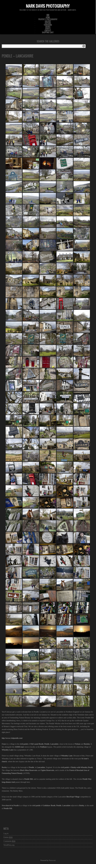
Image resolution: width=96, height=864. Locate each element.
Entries (8, 837)
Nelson (77, 744)
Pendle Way (87, 779)
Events (47, 29)
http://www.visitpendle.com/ (12, 738)
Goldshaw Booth (49, 805)
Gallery (48, 21)
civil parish (24, 744)
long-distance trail (8, 782)
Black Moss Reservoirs (28, 770)
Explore (48, 23)
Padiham (43, 747)
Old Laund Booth (36, 744)
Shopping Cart (48, 32)
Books (47, 27)
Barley (81, 805)
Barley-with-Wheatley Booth (82, 767)
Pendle (46, 744)
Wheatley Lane (7, 750)
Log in (6, 833)
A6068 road (19, 747)
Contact (47, 30)
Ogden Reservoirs (47, 770)
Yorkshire (48, 25)
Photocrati (52, 860)
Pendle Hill (28, 779)
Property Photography (47, 19)
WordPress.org (9, 845)
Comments (9, 841)
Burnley (87, 744)
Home (48, 17)
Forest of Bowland (76, 770)
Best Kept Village (73, 797)
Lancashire (54, 744)
